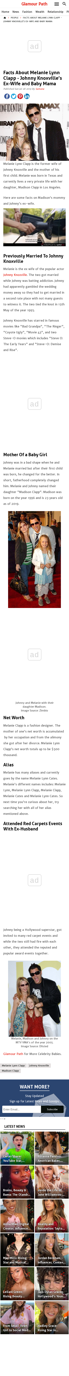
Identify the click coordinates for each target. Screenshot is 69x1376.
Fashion (27, 11)
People (14, 17)
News (16, 11)
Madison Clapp (10, 1070)
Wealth (40, 11)
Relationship (55, 11)
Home (5, 11)
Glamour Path (34, 3)
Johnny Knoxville (15, 275)
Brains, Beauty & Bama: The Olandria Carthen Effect (17, 1195)
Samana (40, 88)
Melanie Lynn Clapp (13, 1065)
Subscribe (52, 1109)
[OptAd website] (53, 244)
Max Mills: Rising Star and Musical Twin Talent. (14, 1262)
